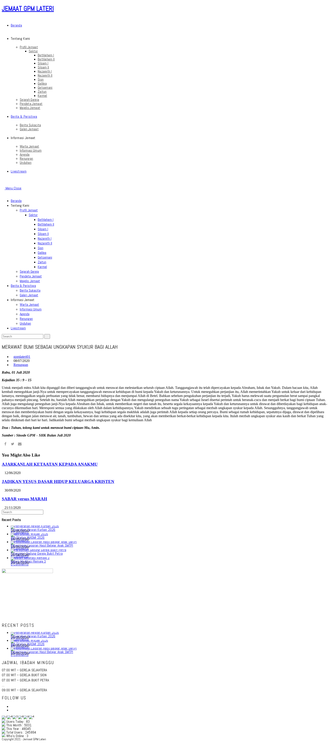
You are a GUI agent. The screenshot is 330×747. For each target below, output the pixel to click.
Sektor (33, 215)
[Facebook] (12, 706)
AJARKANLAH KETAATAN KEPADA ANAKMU (50, 464)
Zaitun (42, 262)
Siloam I (43, 229)
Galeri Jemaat (29, 295)
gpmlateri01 (21, 357)
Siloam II (43, 233)
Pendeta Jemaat (31, 276)
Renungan (26, 318)
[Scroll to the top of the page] (3, 743)
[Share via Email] (19, 444)
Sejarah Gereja (29, 271)
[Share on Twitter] (12, 444)
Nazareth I (44, 238)
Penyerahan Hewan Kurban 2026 (33, 529)
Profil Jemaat (29, 210)
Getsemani (45, 257)
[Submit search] (47, 336)
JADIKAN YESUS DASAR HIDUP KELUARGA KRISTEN (58, 481)
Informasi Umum (31, 309)
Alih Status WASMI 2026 (27, 537)
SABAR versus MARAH (24, 499)
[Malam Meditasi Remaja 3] (30, 557)
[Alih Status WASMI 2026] (29, 534)
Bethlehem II (46, 224)
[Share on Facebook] (5, 444)
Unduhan (25, 323)
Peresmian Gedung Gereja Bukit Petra (37, 553)
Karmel (42, 266)
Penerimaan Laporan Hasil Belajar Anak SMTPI (42, 545)
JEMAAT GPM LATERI (28, 8)
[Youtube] (12, 710)
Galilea (42, 252)
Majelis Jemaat (30, 281)
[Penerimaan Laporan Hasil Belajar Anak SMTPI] (44, 541)
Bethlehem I (45, 219)
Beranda (16, 200)
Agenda (24, 314)
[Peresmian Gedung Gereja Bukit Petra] (38, 550)
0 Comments (20, 564)
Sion (40, 248)
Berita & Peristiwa (23, 285)
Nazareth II (45, 243)
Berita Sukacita (30, 290)
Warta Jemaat (29, 304)
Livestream (18, 328)
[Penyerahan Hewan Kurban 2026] (35, 526)
